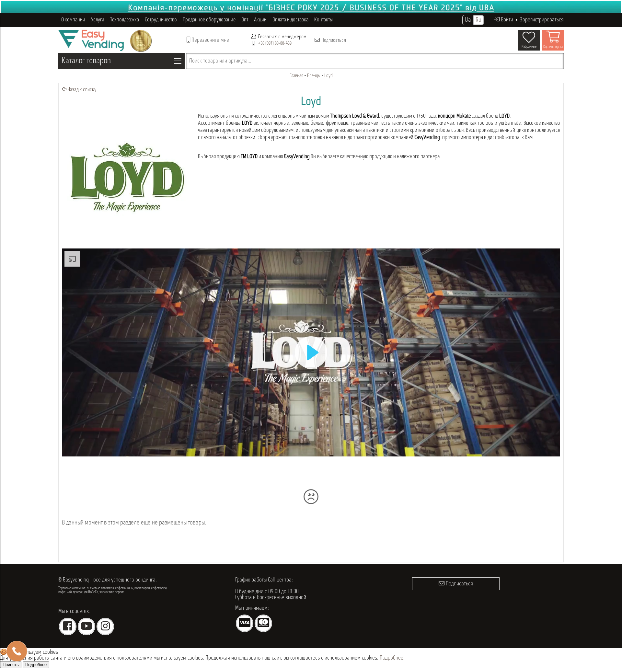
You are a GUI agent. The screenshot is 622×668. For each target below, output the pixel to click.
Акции (260, 20)
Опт (244, 20)
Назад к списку (81, 89)
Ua (468, 20)
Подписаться (333, 40)
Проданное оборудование (209, 20)
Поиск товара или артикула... (220, 61)
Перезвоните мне (209, 40)
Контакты (323, 20)
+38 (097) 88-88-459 (275, 43)
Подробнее (391, 658)
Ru (478, 20)
